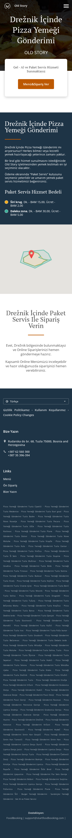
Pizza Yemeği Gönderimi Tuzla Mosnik (23, 590)
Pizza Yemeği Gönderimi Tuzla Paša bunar (46, 630)
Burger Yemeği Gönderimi (35, 794)
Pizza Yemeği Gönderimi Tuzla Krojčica (41, 605)
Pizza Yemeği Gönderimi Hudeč (44, 729)
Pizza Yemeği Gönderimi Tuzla (18, 680)
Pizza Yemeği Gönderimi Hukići (27, 689)
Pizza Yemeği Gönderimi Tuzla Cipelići (22, 506)
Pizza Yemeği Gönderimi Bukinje (26, 759)
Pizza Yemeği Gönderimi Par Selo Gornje (46, 774)
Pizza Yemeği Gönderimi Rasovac (45, 699)
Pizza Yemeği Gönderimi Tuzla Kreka (32, 670)
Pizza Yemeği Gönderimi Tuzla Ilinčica (22, 551)
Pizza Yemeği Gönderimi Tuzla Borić (51, 585)
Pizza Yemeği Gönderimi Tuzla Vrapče (33, 541)
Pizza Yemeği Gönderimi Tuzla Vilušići (48, 675)
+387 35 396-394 (19, 455)
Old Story (20, 6)
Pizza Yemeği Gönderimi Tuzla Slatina (48, 571)
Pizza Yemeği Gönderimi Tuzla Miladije (22, 645)
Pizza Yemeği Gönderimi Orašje (51, 680)
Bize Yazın (10, 492)
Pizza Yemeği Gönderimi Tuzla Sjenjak (35, 615)
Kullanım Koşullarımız (50, 410)
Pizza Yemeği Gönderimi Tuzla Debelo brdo (45, 640)
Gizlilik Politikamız (16, 410)
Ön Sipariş (10, 485)
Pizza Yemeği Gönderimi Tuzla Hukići (33, 660)
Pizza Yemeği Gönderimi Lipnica (27, 764)
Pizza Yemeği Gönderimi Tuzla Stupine (40, 556)
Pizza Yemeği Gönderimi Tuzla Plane (33, 531)
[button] (66, 6)
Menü (7, 479)
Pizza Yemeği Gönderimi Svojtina (51, 779)
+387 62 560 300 (19, 452)
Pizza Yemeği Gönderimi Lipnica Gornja (22, 784)
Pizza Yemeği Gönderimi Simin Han (43, 739)
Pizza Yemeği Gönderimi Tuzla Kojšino (35, 580)
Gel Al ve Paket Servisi (25, 799)
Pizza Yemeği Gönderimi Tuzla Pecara (40, 521)
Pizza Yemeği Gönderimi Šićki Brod (32, 769)
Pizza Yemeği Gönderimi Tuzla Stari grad (41, 511)
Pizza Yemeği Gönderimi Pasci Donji (37, 694)
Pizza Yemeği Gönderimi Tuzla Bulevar (22, 575)
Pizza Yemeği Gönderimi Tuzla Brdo (33, 566)
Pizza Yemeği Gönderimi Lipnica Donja (43, 749)
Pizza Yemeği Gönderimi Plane (33, 789)
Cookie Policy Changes (18, 415)
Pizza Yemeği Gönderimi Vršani (18, 685)
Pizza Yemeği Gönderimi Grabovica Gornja (40, 709)
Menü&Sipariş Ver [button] (36, 84)
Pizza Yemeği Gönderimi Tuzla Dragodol (39, 595)
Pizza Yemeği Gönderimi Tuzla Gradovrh (23, 635)
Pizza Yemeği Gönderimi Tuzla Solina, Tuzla (40, 650)
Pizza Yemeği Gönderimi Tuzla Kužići (33, 625)
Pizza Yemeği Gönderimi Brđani (18, 779)
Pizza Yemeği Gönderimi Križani (33, 724)
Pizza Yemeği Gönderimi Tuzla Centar (47, 546)
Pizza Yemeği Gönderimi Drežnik (27, 719)
